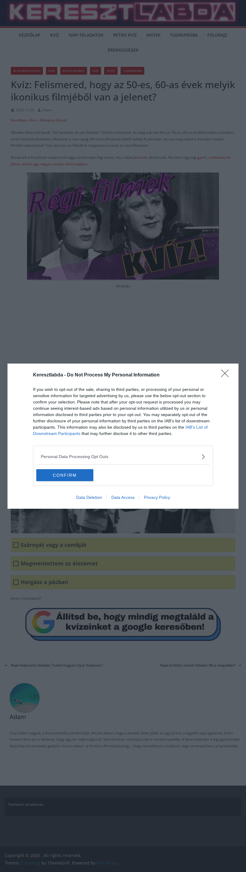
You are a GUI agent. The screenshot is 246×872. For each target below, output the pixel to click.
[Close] (226, 375)
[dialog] (123, 436)
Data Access (123, 497)
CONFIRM (65, 475)
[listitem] (123, 457)
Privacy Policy (157, 497)
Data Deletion (89, 497)
